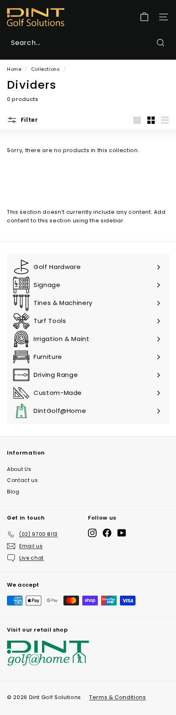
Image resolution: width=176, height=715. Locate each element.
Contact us (22, 480)
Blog (13, 491)
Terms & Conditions (117, 697)
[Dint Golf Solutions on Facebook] (107, 533)
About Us (19, 469)
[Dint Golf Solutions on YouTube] (121, 533)
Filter (28, 120)
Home (14, 69)
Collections (45, 69)
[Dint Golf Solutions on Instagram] (92, 533)
